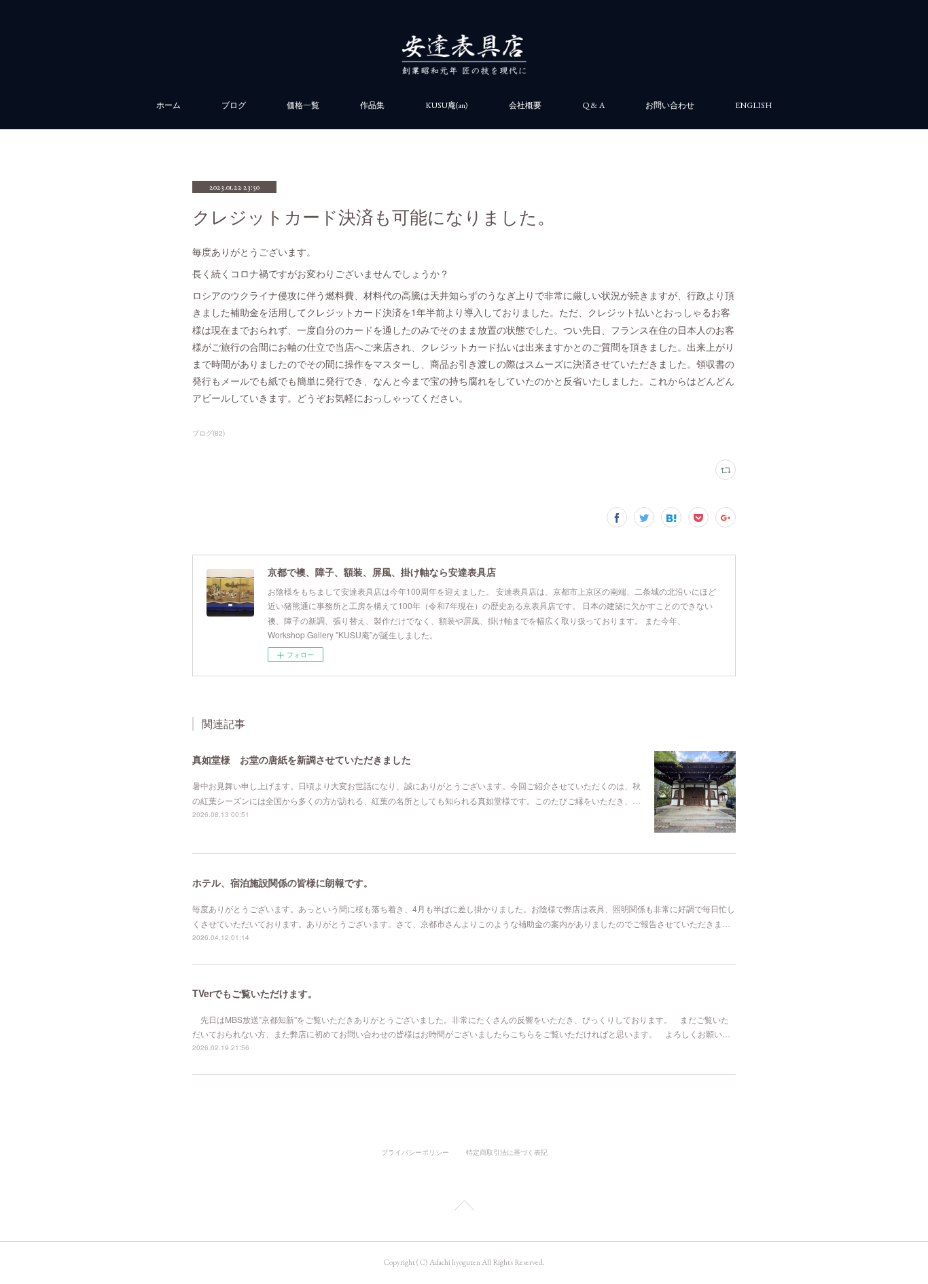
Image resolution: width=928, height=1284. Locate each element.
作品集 (372, 105)
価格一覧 (303, 105)
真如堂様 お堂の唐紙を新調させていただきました (301, 759)
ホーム (168, 105)
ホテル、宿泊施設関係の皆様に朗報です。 (282, 882)
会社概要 (525, 105)
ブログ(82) (208, 433)
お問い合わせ (669, 105)
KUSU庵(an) (446, 105)
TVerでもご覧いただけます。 (254, 993)
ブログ (233, 105)
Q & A (593, 105)
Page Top (464, 1207)
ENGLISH (753, 105)
